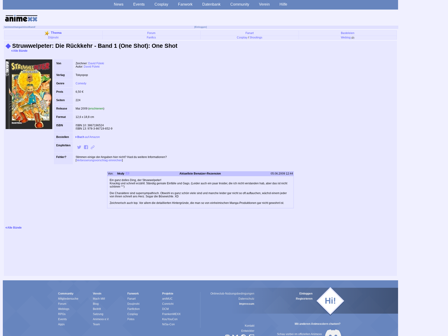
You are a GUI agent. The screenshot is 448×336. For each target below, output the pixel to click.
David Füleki (96, 63)
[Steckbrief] (127, 174)
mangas (18, 27)
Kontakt (249, 325)
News (118, 4)
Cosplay (161, 4)
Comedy (81, 83)
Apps (61, 324)
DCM (165, 309)
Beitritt (97, 309)
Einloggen (305, 293)
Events (139, 4)
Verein (264, 4)
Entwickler (247, 331)
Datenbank (211, 4)
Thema (56, 32)
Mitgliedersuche (68, 298)
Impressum (246, 303)
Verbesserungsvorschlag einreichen (99, 160)
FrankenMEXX (171, 314)
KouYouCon (170, 319)
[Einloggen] (200, 27)
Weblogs (63, 309)
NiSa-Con (168, 324)
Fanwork (185, 4)
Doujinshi (133, 303)
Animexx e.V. (101, 319)
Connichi (168, 303)
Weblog (346, 37)
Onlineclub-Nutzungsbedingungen (232, 293)
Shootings (255, 37)
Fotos (130, 319)
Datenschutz (246, 298)
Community (239, 4)
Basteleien (347, 33)
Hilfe (283, 4)
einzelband (29, 27)
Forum (151, 33)
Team (96, 324)
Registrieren (304, 298)
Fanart (249, 33)
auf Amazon (88, 137)
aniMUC (167, 298)
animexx (9, 27)
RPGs (62, 314)
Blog (96, 303)
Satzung (98, 314)
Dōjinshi (53, 37)
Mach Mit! (99, 298)
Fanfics (151, 37)
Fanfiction (133, 309)
